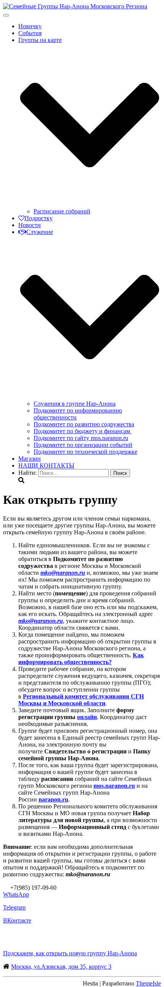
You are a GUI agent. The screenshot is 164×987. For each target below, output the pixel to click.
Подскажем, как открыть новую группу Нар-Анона (70, 953)
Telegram (14, 907)
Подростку (38, 218)
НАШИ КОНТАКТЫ (46, 465)
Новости (29, 225)
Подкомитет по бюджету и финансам (83, 431)
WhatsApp (16, 894)
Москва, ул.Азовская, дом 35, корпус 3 (61, 966)
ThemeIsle (148, 983)
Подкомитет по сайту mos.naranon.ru (81, 438)
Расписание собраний (62, 211)
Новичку (30, 26)
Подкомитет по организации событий (83, 445)
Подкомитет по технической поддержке (85, 451)
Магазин (29, 458)
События (30, 33)
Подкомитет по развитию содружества (84, 424)
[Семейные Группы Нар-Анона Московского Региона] (75, 6)
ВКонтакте (17, 920)
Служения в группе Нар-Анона (75, 403)
